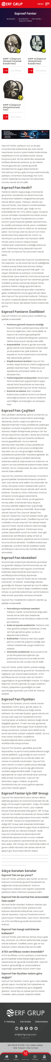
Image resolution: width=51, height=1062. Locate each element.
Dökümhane (41, 1022)
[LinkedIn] (31, 1028)
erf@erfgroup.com (25, 1034)
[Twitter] (36, 1028)
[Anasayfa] (12, 4)
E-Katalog (9, 1022)
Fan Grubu (36, 19)
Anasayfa (11, 19)
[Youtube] (16, 1028)
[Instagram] (21, 1028)
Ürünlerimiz (23, 19)
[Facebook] (26, 1028)
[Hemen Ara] (25, 134)
